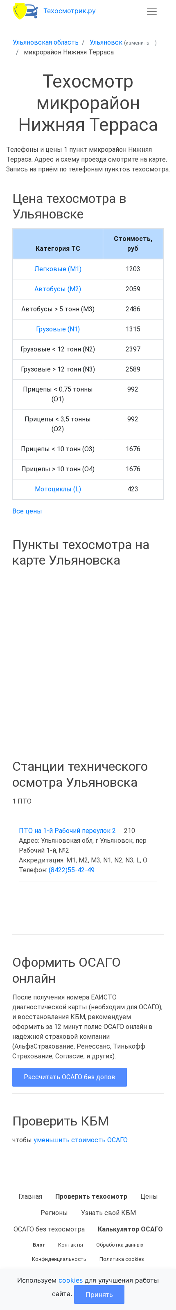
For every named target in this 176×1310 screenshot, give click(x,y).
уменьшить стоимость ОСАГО (81, 1140)
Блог (39, 1245)
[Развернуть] (151, 11)
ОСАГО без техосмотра (49, 1229)
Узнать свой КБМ (108, 1213)
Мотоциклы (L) (58, 489)
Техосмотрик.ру (69, 11)
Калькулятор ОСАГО (130, 1229)
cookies (71, 1280)
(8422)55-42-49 (72, 870)
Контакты (70, 1245)
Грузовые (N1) (58, 329)
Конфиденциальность (59, 1259)
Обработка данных (119, 1245)
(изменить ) (140, 43)
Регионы (54, 1213)
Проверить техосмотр (91, 1196)
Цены (149, 1196)
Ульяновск (106, 42)
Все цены (27, 511)
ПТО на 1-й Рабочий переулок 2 (67, 831)
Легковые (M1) (57, 269)
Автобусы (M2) (57, 289)
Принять (99, 1294)
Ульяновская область (46, 42)
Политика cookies (121, 1259)
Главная (30, 1196)
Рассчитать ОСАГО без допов (69, 1077)
